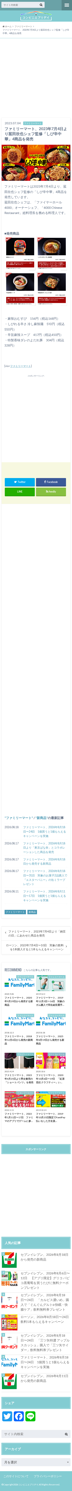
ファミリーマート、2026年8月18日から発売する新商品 (44, 861)
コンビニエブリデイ (28, 1484)
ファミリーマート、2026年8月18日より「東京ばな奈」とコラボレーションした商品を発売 (44, 848)
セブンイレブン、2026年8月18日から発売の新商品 (44, 1257)
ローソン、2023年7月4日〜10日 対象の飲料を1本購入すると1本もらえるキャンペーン (35, 947)
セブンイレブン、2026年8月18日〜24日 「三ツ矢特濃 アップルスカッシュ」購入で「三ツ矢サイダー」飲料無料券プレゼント (45, 1342)
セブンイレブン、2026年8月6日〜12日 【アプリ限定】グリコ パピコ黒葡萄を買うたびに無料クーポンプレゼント (45, 1280)
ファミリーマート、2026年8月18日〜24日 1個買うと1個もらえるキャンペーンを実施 (44, 831)
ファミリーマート (20, 366)
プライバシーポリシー (48, 1476)
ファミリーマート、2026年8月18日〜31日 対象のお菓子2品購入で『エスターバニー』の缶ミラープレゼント (45, 877)
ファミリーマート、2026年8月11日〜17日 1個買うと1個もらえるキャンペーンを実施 (44, 896)
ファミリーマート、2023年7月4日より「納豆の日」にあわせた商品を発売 (37, 933)
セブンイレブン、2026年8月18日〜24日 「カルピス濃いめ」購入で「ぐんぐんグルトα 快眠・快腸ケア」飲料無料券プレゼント (45, 1302)
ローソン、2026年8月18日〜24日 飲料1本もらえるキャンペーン (46, 1319)
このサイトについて (16, 1476)
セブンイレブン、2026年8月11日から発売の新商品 (44, 1378)
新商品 (41, 818)
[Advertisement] (36, 78)
